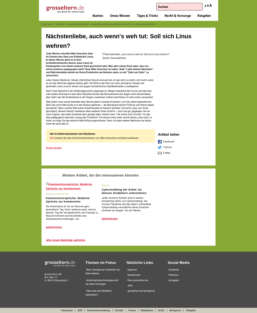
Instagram (174, 280)
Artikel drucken (54, 147)
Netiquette (175, 310)
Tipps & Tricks (147, 16)
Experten (132, 269)
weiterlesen (54, 227)
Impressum (67, 310)
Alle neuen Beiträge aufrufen (65, 240)
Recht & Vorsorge (178, 16)
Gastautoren (133, 275)
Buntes (98, 16)
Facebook (168, 141)
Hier (52, 138)
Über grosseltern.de (137, 280)
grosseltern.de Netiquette (141, 290)
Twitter (167, 147)
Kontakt (119, 310)
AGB (80, 310)
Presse (132, 310)
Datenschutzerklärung (98, 310)
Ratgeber (204, 16)
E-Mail (166, 153)
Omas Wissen (120, 16)
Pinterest (173, 275)
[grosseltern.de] (62, 7)
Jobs (130, 285)
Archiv (161, 310)
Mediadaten (147, 310)
